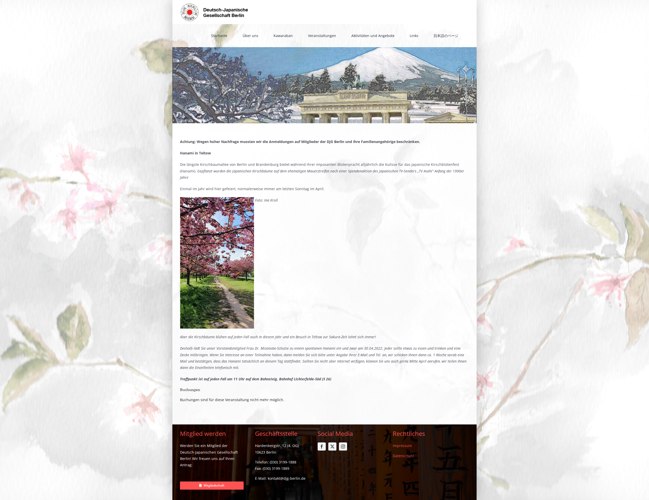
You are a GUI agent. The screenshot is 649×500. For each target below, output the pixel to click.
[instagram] (343, 446)
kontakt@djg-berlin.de (286, 478)
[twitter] (332, 446)
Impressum (402, 445)
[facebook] (322, 446)
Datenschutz (403, 455)
